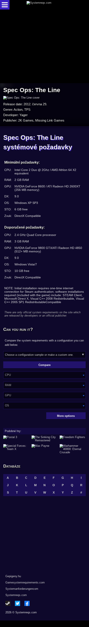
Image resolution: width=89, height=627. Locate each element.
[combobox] (44, 375)
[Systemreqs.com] (48, 5)
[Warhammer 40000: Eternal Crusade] (73, 449)
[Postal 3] (16, 438)
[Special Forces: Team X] (16, 449)
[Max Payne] (45, 449)
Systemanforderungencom (21, 588)
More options (66, 415)
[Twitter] (17, 603)
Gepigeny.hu (13, 576)
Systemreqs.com (16, 595)
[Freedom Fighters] (73, 438)
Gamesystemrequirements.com (25, 582)
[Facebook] (27, 603)
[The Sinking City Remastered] (45, 438)
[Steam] (8, 603)
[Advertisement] (44, 47)
